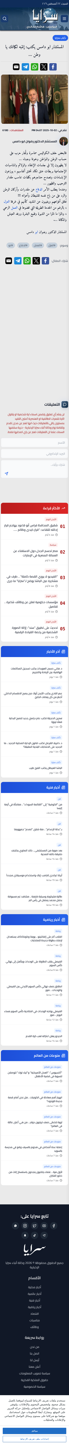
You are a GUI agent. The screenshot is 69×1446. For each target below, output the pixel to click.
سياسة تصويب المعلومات (34, 1373)
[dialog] (34, 1420)
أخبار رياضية (34, 1307)
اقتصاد (34, 1313)
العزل (7, 202)
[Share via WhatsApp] (34, 67)
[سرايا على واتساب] (15, 1225)
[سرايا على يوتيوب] (44, 1225)
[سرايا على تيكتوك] (34, 1235)
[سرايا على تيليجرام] (44, 1235)
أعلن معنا (34, 1366)
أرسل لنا (34, 1360)
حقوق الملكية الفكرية (34, 1380)
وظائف (34, 1327)
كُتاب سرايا (60, 38)
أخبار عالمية (34, 1293)
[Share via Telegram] (25, 67)
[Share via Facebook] (53, 67)
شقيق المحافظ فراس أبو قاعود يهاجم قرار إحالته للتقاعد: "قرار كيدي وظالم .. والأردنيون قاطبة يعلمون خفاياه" (31, 529)
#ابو (10, 245)
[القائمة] (64, 18)
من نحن (34, 1347)
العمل (14, 208)
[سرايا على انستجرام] (25, 1225)
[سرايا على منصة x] (34, 1225)
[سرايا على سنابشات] (25, 1235)
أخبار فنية (34, 1300)
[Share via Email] (16, 67)
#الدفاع (23, 245)
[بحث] (4, 18)
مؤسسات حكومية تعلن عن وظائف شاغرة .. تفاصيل (31, 604)
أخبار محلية (34, 1287)
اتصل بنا (34, 1353)
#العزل (51, 245)
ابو (36, 232)
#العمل (38, 245)
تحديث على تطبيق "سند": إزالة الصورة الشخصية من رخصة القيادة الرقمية (35, 630)
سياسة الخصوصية (34, 1386)
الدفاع (39, 190)
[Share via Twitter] (43, 67)
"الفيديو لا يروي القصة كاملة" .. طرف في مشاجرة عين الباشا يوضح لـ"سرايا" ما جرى (32, 579)
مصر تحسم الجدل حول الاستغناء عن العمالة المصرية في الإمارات (35, 553)
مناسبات (34, 1320)
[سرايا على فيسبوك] (53, 1225)
